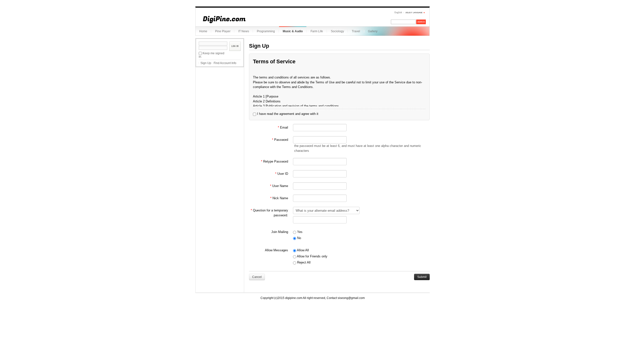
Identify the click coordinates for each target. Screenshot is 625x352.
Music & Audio (293, 31)
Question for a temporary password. (269, 213)
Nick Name (279, 198)
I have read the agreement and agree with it (287, 114)
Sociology (337, 31)
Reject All (303, 262)
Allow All (302, 250)
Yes (299, 232)
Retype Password (274, 161)
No (298, 238)
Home (203, 31)
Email (283, 127)
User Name (279, 186)
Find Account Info (225, 63)
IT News (243, 31)
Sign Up (205, 63)
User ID (281, 174)
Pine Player (222, 31)
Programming (266, 31)
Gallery (372, 31)
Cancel (257, 277)
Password (280, 140)
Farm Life (317, 31)
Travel (356, 31)
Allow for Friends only (311, 256)
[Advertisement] (219, 95)
